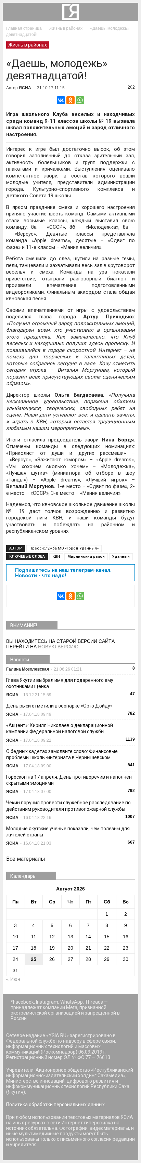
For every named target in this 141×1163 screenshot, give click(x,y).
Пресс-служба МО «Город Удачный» (64, 548)
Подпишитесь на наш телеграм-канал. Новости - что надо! (63, 573)
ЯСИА (25, 87)
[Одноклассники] (70, 100)
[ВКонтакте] (61, 100)
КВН (56, 556)
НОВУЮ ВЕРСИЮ (58, 646)
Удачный (121, 556)
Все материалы (25, 859)
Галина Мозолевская (27, 669)
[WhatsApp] (80, 100)
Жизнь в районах (27, 45)
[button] (128, 12)
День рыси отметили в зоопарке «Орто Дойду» (59, 706)
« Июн (13, 979)
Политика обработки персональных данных (55, 1104)
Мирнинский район (86, 556)
